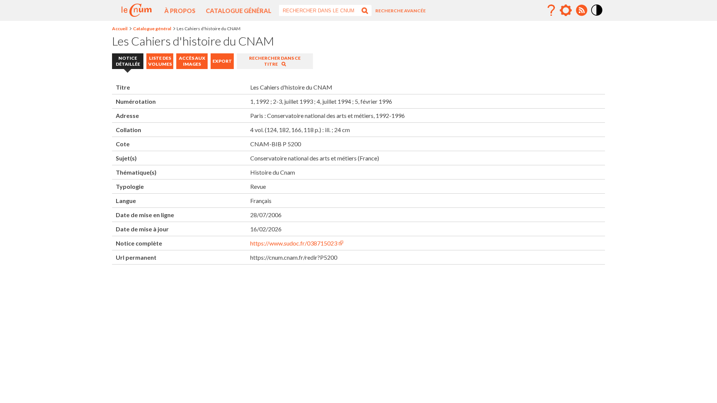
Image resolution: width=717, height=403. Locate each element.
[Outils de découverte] (566, 10)
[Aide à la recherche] (551, 10)
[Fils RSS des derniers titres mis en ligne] (581, 10)
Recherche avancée (400, 10)
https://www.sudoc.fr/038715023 (293, 243)
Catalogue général (238, 10)
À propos (179, 10)
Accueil (119, 28)
